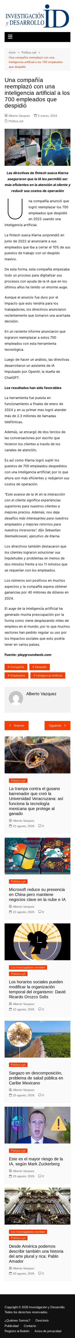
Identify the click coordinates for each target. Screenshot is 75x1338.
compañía (17, 667)
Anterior (19, 725)
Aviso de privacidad (48, 1331)
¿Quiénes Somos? (17, 1320)
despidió (41, 667)
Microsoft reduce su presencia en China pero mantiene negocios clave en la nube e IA (37, 894)
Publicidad (12, 1326)
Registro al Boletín (17, 1331)
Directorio (42, 1320)
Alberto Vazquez (19, 115)
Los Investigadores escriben (28, 967)
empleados (17, 675)
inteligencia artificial (49, 675)
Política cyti (16, 121)
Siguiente (55, 725)
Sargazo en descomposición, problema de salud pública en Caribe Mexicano (36, 1078)
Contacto (30, 1326)
